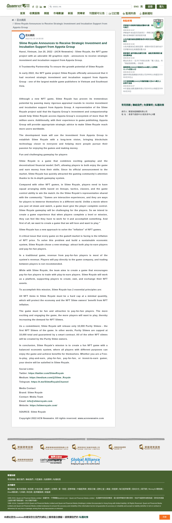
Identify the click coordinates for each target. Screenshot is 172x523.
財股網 (47, 492)
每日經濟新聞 (124, 489)
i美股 (108, 489)
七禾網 (22, 492)
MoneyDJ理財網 (155, 489)
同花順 (29, 492)
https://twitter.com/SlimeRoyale (46, 373)
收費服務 (34, 13)
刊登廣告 (38, 479)
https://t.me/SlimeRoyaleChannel (50, 382)
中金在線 (38, 489)
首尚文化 (136, 489)
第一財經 (62, 489)
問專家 (81, 13)
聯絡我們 (137, 105)
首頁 (22, 13)
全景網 (54, 489)
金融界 (47, 489)
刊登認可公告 (97, 13)
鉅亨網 (144, 489)
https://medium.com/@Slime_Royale (50, 377)
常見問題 (126, 105)
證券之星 (100, 489)
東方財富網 (21, 489)
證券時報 (71, 489)
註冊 (150, 6)
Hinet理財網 (13, 492)
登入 (161, 6)
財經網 (115, 489)
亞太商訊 (21, 20)
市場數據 (58, 13)
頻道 (46, 13)
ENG (136, 6)
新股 (70, 13)
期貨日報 (91, 489)
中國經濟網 (81, 489)
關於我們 (20, 479)
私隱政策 (159, 105)
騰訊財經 (11, 489)
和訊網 (30, 489)
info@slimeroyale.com (39, 401)
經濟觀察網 (38, 492)
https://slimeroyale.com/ (43, 405)
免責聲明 (148, 105)
